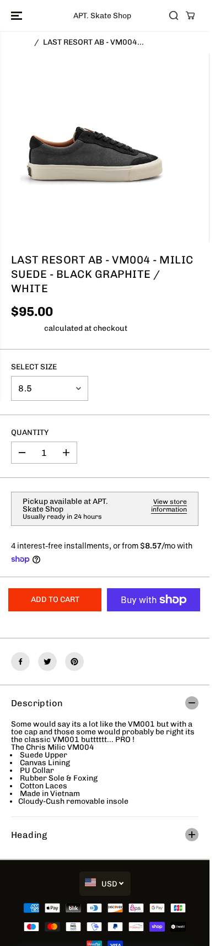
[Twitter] (47, 661)
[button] (17, 15)
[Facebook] (20, 661)
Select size (34, 367)
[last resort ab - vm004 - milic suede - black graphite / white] (94, 148)
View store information (169, 505)
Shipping (26, 328)
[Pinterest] (74, 661)
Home (21, 42)
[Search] (173, 15)
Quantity (30, 433)
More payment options (153, 623)
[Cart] (190, 15)
